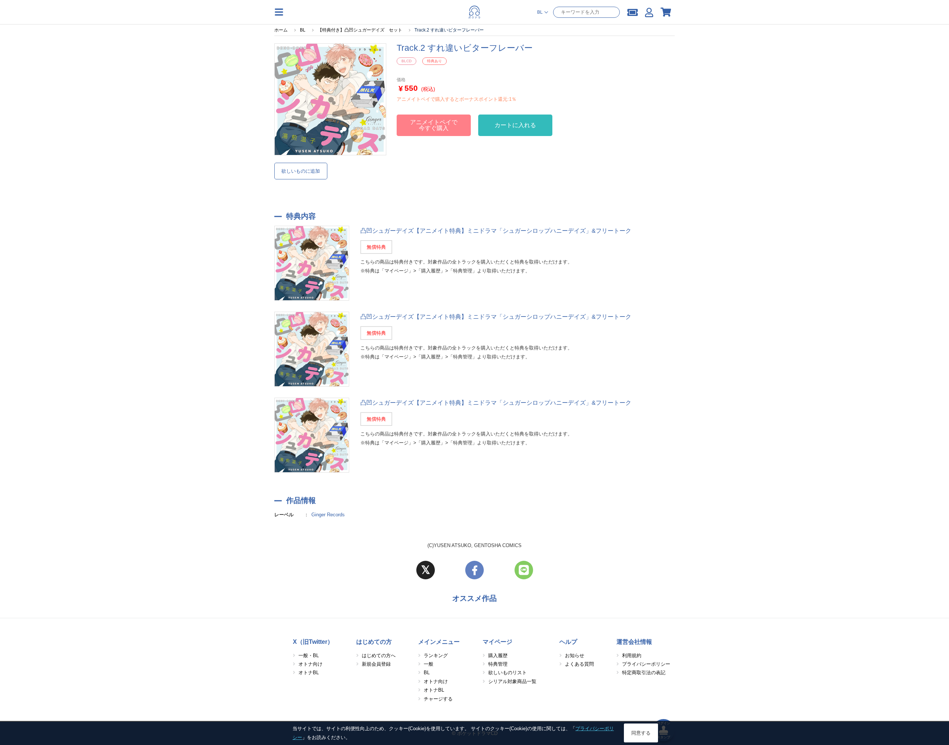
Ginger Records (328, 514)
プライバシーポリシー (646, 664)
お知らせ (574, 655)
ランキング (436, 655)
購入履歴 (497, 655)
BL (427, 672)
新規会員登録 (376, 664)
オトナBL (308, 672)
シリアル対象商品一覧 (512, 681)
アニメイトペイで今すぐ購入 (433, 125)
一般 (428, 664)
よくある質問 (579, 664)
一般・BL (308, 655)
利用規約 (631, 655)
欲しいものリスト (507, 672)
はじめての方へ (379, 655)
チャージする (438, 699)
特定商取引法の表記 (643, 672)
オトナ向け (310, 664)
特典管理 (497, 664)
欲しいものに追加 (300, 171)
